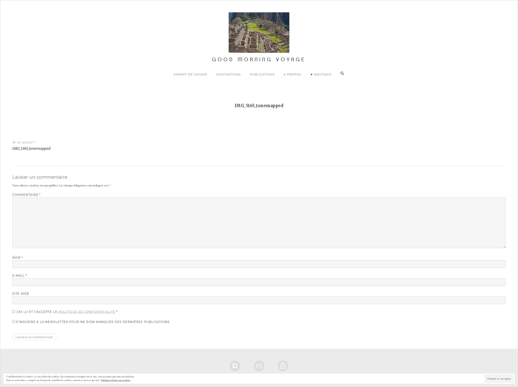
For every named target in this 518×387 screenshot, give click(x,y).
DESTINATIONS (228, 74)
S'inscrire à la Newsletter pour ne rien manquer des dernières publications (92, 322)
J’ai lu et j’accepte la (67, 312)
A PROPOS (292, 74)
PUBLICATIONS (262, 74)
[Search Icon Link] (342, 73)
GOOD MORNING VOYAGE (259, 59)
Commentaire (26, 195)
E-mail (19, 275)
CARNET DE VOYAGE (190, 74)
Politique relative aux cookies (115, 380)
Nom (17, 257)
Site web (20, 293)
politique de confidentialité (86, 312)
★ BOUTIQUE (321, 74)
